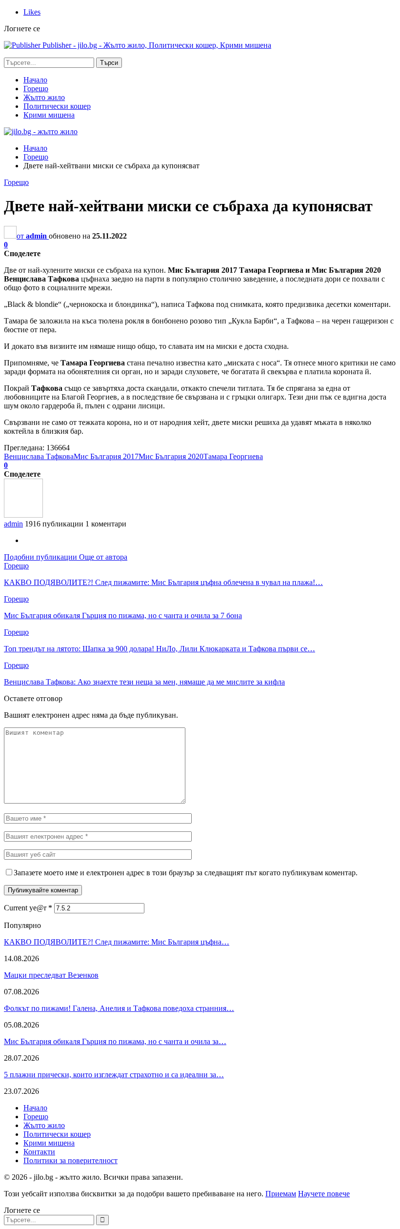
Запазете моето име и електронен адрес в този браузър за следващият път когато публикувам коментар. (186, 872)
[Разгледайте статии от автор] (23, 515)
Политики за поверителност (70, 1160)
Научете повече (324, 1193)
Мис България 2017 (106, 456)
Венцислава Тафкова (39, 456)
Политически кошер (57, 106)
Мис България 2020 (171, 456)
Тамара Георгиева (233, 456)
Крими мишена (49, 115)
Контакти (39, 1152)
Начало (35, 80)
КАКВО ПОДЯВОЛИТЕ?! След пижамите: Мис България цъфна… (116, 942)
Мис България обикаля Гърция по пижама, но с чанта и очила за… (115, 1041)
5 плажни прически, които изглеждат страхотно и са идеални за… (114, 1074)
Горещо (35, 88)
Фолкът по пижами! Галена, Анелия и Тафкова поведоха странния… (119, 1008)
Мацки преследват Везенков (51, 975)
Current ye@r (28, 908)
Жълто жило (44, 97)
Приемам (280, 1193)
